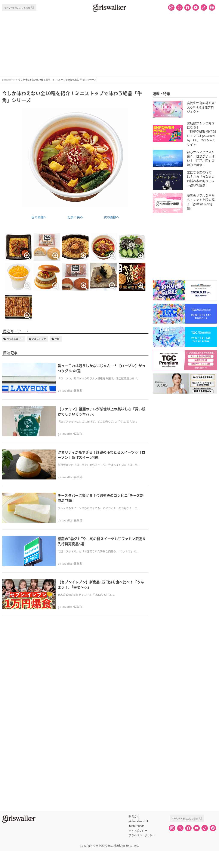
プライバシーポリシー (142, 835)
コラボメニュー (15, 338)
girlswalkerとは (138, 821)
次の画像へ (111, 217)
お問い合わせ (136, 826)
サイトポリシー (138, 830)
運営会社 (134, 816)
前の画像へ (39, 217)
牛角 (57, 338)
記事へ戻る (75, 217)
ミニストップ (39, 338)
